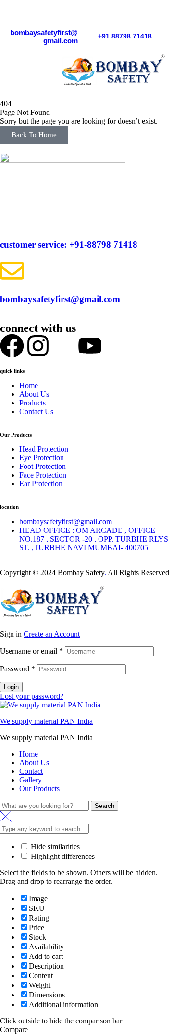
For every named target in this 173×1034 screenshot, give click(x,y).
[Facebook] (12, 346)
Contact (31, 771)
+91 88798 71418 (125, 36)
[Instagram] (38, 346)
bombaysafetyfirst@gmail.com (44, 36)
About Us (34, 762)
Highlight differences (62, 856)
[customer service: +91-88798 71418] (12, 216)
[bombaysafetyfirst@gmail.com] (12, 271)
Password (17, 669)
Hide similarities (54, 847)
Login (11, 687)
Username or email (31, 651)
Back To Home (34, 135)
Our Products (39, 788)
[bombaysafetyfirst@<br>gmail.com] (73, 14)
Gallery (30, 780)
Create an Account (52, 634)
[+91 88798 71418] (103, 19)
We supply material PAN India (46, 721)
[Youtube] (90, 346)
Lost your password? (31, 696)
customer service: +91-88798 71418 (68, 245)
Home (28, 754)
